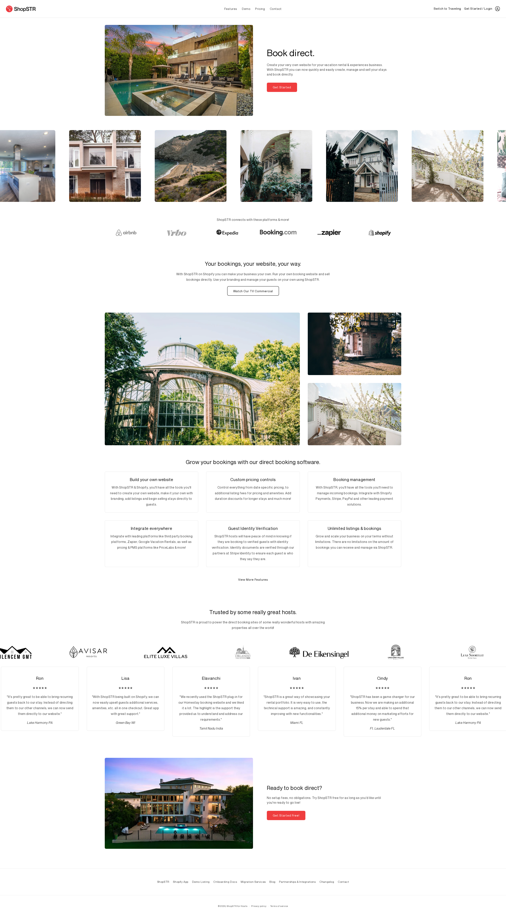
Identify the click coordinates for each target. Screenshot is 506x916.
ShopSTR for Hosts (237, 906)
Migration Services (253, 881)
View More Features (253, 579)
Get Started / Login (478, 8)
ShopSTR (163, 881)
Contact (343, 881)
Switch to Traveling (447, 8)
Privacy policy (258, 906)
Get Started (282, 87)
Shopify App (180, 881)
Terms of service (279, 906)
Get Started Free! (286, 815)
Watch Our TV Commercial (253, 291)
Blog (272, 881)
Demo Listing (201, 881)
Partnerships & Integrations (297, 881)
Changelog (326, 881)
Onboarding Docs (225, 881)
